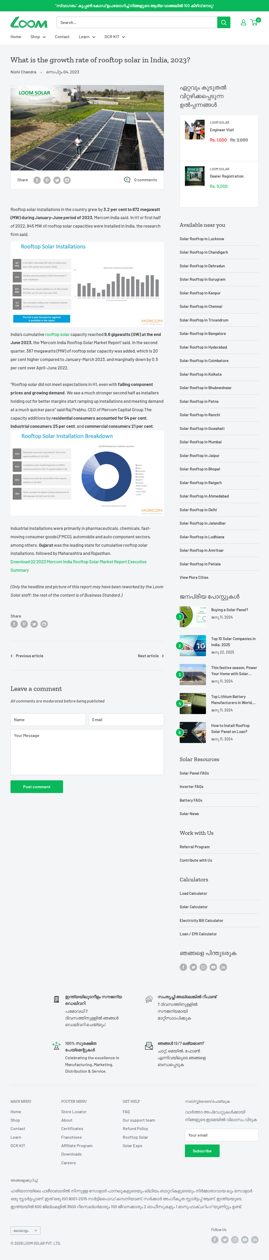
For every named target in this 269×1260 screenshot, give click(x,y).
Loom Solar (219, 122)
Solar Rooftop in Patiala (200, 563)
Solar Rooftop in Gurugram (202, 279)
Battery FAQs (191, 800)
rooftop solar (57, 334)
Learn (84, 36)
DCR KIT (112, 36)
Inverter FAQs (191, 786)
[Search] (223, 22)
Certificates (72, 1128)
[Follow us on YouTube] (213, 967)
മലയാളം (21, 1230)
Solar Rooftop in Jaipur (200, 455)
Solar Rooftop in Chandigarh (204, 252)
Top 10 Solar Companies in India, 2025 (233, 641)
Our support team (139, 1119)
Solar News (189, 813)
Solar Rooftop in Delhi (198, 509)
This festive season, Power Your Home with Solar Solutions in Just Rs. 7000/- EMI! (234, 671)
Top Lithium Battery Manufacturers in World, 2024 (232, 700)
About (67, 1119)
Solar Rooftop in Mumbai (201, 441)
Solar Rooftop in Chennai (201, 306)
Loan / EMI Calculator (198, 933)
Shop (35, 36)
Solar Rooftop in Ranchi (200, 414)
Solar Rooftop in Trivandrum (204, 320)
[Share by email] (67, 180)
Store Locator (74, 1111)
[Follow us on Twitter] (193, 967)
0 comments (145, 179)
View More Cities (194, 577)
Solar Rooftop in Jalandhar (203, 523)
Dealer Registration (227, 176)
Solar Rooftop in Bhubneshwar (206, 387)
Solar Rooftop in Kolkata (201, 374)
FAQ (126, 1111)
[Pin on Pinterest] (47, 180)
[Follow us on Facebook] (183, 967)
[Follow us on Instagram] (203, 967)
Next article (148, 655)
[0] (254, 22)
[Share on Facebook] (37, 180)
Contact (62, 36)
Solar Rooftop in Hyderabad (203, 347)
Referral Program (195, 846)
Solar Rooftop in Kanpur (200, 292)
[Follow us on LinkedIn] (223, 967)
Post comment (36, 786)
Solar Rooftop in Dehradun (202, 265)
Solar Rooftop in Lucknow (202, 238)
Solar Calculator (194, 906)
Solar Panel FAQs (194, 773)
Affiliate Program (76, 1145)
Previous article (29, 655)
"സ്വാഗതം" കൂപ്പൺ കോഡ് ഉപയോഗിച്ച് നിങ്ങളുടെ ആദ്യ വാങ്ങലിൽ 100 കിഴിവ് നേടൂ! (134, 5)
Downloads (71, 1153)
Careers (68, 1162)
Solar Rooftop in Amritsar (202, 550)
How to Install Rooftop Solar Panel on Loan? (230, 728)
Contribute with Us (196, 860)
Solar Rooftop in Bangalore (203, 333)
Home (16, 36)
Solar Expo (132, 1145)
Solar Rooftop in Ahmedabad (204, 496)
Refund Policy (135, 1128)
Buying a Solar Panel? (229, 609)
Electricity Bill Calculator (201, 920)
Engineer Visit (222, 129)
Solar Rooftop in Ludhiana (202, 536)
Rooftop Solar (135, 1136)
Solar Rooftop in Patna (199, 401)
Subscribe (202, 1150)
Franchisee (71, 1136)
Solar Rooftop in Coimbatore (204, 360)
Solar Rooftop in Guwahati (202, 428)
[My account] (243, 22)
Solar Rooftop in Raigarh (201, 482)
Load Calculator (193, 893)
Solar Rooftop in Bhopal (200, 468)
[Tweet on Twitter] (57, 180)
